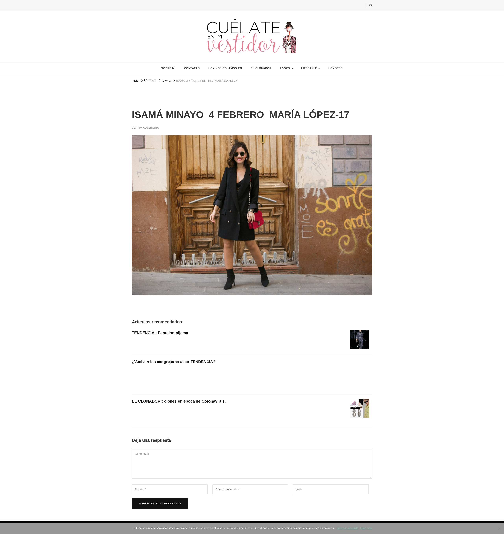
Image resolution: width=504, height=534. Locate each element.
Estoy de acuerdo (347, 527)
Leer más (366, 527)
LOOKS (285, 68)
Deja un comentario (145, 127)
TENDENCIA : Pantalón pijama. (160, 333)
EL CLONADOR (261, 68)
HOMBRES (335, 68)
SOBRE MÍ (168, 68)
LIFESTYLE (309, 68)
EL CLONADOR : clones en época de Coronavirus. (179, 401)
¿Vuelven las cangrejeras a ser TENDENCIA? (173, 362)
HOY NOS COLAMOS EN (225, 68)
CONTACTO (192, 68)
